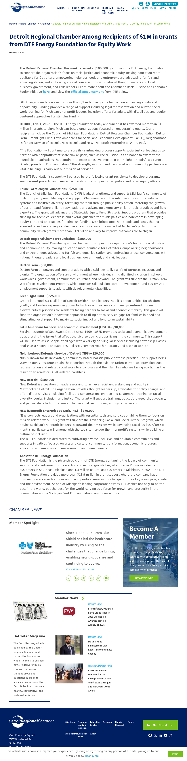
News (162, 8)
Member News (95, 604)
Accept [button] (175, 754)
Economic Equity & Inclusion (108, 10)
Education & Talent (78, 9)
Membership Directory (165, 4)
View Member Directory (80, 569)
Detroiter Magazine (29, 636)
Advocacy (93, 8)
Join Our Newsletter (160, 725)
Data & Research (122, 9)
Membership (149, 8)
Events (135, 8)
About (172, 8)
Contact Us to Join (144, 578)
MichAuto (63, 8)
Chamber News (82, 735)
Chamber (93, 666)
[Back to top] (178, 712)
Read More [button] (92, 756)
